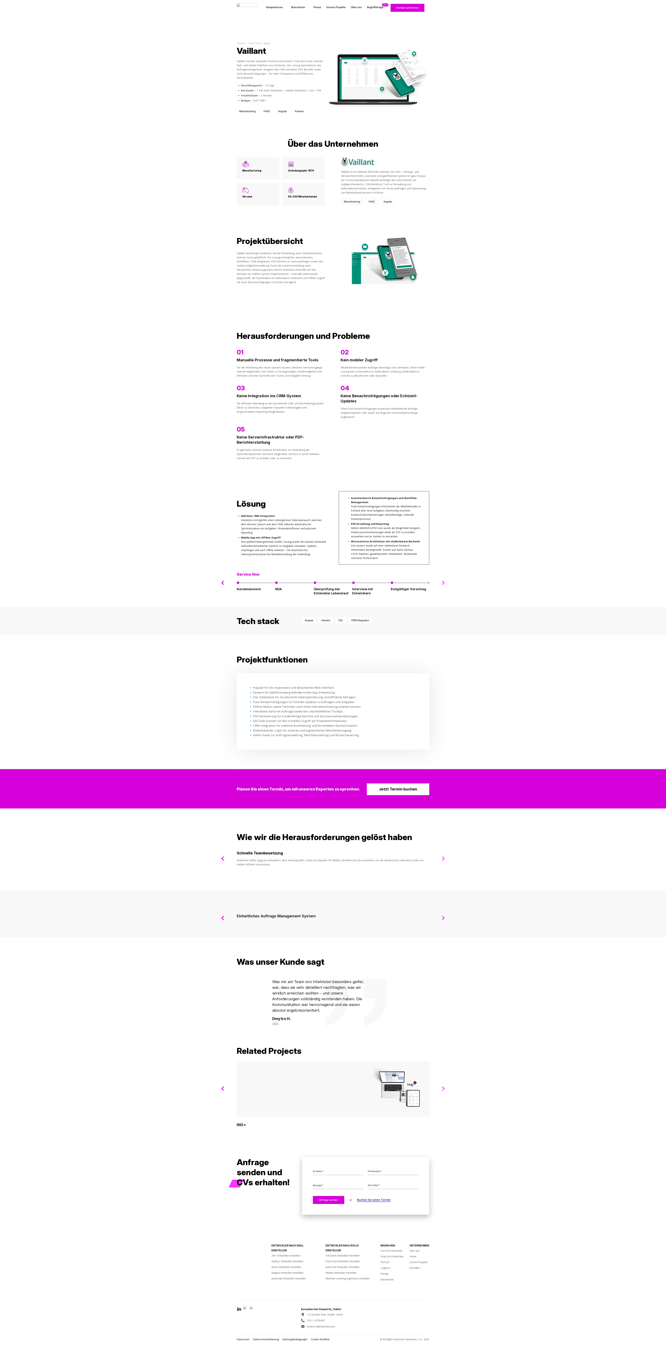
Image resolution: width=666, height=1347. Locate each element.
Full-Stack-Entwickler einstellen (343, 1255)
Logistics (385, 1267)
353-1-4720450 (316, 1320)
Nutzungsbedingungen (295, 1339)
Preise (317, 7)
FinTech (385, 1262)
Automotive (387, 1279)
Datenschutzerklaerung (266, 1339)
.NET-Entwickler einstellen (285, 1255)
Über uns (356, 7)
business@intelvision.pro (321, 1326)
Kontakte (414, 1267)
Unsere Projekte (336, 7)
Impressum (243, 1339)
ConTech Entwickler (392, 1250)
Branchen (388, 1245)
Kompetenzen (274, 7)
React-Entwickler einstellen (286, 1267)
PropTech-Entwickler (392, 1256)
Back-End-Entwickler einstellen (343, 1267)
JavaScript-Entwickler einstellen (288, 1278)
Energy (384, 1273)
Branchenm (298, 7)
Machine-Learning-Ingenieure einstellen (348, 1278)
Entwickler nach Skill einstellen (287, 1248)
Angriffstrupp (375, 7)
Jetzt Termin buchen (398, 789)
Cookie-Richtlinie (320, 1339)
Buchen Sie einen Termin (374, 1200)
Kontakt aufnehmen (407, 7)
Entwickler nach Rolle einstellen (342, 1248)
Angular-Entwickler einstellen (287, 1272)
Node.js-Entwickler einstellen (287, 1261)
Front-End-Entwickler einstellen (343, 1261)
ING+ (241, 1124)
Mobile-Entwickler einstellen (341, 1272)
